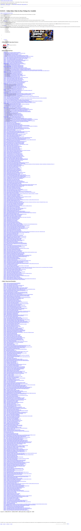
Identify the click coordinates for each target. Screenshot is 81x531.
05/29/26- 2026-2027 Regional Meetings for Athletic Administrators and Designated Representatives (17, 297)
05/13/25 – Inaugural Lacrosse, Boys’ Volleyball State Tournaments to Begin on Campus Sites (16, 162)
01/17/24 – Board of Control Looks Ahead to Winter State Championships (13, 254)
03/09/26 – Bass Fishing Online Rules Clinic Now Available (12, 325)
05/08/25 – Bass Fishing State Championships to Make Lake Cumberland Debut (14, 163)
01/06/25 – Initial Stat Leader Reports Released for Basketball (12, 194)
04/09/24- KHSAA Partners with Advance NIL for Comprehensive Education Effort (15, 236)
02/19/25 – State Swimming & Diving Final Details (10, 459)
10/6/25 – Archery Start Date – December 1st (10, 378)
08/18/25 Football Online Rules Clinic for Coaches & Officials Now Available (14, 397)
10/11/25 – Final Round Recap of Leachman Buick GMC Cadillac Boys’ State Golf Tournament (16, 125)
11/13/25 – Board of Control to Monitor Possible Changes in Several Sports (14, 116)
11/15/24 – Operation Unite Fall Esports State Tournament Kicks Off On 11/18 (14, 487)
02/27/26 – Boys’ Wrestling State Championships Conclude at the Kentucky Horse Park (15, 87)
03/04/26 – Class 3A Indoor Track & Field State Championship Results (13, 84)
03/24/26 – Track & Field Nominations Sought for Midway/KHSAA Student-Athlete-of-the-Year (17, 319)
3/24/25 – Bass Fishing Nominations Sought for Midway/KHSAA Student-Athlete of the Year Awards (17, 442)
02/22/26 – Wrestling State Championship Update (10, 333)
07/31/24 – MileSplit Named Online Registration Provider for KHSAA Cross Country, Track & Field (17, 217)
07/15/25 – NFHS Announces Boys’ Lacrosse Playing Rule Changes (13, 148)
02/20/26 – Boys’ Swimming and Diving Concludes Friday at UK (12, 91)
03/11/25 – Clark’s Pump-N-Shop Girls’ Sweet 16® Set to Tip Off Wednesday (14, 181)
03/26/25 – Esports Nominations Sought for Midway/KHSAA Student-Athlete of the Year (16, 440)
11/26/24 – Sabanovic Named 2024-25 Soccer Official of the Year (12, 198)
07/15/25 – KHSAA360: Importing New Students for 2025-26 (12, 404)
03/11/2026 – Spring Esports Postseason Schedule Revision (12, 323)
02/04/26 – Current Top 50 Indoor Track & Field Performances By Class (13, 339)
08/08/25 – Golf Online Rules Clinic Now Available (11, 401)
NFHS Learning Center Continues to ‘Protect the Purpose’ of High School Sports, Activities (16, 144)
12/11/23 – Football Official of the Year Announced (10, 259)
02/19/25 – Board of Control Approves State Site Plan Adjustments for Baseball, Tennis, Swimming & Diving (18, 185)
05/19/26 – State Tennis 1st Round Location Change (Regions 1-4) (13, 301)
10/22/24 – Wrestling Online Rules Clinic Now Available (11, 494)
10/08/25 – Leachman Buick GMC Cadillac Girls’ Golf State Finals (13, 126)
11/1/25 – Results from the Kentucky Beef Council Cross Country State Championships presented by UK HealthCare (19, 120)
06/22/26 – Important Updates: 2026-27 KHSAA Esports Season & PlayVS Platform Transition (16, 295)
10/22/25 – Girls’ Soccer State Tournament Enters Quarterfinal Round (13, 124)
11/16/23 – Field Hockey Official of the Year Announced (11, 266)
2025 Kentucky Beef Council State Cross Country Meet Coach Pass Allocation (14, 366)
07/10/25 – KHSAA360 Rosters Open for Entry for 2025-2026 (12, 405)
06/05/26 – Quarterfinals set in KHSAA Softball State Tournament (12, 61)
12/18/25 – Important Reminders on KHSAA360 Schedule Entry (12, 353)
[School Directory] (2, 4)
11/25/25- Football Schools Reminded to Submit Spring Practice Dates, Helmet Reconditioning (16, 360)
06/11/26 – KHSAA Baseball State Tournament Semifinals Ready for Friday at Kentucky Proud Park (17, 57)
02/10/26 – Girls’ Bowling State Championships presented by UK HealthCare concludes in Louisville (17, 94)
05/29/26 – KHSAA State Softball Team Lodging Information (12, 296)
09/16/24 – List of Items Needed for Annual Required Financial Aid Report (14, 506)
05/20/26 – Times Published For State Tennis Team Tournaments (12, 300)
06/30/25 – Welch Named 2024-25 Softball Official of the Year (12, 152)
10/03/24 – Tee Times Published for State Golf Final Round (12, 206)
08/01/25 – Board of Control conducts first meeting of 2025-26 (12, 145)
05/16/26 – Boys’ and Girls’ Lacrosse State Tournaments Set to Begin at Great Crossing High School (17, 68)
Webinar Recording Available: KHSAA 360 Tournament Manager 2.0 (13, 293)
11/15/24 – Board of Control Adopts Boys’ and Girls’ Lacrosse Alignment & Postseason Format (16, 485)
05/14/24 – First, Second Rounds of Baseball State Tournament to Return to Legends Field (16, 228)
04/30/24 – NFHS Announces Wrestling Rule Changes (11, 233)
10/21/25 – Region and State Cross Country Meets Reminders (12, 369)
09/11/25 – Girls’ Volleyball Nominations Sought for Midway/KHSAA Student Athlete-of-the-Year (17, 138)
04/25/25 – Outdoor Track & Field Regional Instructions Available (12, 427)
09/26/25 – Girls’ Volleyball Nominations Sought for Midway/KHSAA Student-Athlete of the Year (17, 131)
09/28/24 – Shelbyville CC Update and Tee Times (10, 502)
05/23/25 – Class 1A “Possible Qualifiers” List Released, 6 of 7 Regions (13, 413)
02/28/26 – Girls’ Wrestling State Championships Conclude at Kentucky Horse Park (15, 86)
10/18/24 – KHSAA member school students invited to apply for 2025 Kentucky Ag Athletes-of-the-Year (18, 205)
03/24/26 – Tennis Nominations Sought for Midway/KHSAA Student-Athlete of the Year (15, 321)
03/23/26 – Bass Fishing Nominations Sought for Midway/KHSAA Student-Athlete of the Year (16, 322)
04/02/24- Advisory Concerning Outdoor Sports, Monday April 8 (12, 239)
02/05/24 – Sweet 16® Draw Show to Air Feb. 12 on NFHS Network (13, 250)
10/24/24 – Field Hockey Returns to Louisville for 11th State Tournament (13, 204)
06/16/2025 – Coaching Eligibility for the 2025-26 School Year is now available (14, 407)
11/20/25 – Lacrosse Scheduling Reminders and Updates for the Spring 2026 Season (15, 364)
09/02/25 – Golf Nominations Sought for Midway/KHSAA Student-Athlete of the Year (15, 391)
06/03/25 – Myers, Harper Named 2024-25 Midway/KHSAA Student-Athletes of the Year (16, 159)
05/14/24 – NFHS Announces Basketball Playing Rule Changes (12, 229)
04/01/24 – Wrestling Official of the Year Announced (11, 241)
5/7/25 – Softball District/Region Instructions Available (11, 424)
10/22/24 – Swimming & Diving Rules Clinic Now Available (12, 493)
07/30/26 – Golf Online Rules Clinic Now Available (11, 291)
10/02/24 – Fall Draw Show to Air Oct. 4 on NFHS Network (12, 207)
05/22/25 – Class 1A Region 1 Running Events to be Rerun (12, 416)
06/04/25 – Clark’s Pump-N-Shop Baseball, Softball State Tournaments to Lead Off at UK (16, 158)
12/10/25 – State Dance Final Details (9, 357)
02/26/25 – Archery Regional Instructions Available (10, 452)
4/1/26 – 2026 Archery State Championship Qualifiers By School (12, 317)
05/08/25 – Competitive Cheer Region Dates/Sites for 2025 (11, 422)
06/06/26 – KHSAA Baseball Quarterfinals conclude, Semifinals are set (13, 59)
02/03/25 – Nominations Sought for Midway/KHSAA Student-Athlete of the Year (14, 465)
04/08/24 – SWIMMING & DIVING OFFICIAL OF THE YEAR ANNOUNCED (15, 237)
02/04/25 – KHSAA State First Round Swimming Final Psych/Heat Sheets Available (15, 463)
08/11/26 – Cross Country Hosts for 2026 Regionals (11, 284)
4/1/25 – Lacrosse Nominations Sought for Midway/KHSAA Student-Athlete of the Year (15, 438)
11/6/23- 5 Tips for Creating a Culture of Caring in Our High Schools (13, 270)
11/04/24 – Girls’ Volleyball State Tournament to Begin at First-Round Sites (14, 202)
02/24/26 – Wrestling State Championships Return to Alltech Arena (13, 89)
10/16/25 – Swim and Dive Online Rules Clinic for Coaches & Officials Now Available (15, 372)
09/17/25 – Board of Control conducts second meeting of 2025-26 (12, 135)
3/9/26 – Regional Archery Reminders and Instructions (11, 324)
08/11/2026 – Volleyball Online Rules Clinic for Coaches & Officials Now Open (14, 53)
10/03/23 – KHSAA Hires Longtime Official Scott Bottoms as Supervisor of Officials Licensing (16, 275)
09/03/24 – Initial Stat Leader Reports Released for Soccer (11, 213)
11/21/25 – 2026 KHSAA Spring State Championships (11, 363)
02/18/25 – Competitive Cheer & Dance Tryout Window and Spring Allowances (14, 460)
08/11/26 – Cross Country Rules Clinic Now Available (11, 286)
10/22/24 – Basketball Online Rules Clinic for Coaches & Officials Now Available (15, 443)
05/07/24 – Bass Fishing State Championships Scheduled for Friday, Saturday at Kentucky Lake (16, 232)
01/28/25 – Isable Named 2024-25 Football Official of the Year (12, 190)
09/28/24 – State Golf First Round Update (9, 503)
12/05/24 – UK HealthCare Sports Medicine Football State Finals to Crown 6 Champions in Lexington (17, 196)
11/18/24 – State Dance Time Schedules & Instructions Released (12, 484)
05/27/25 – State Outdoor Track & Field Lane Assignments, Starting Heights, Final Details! (16, 410)
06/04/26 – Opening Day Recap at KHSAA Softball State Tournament (13, 62)
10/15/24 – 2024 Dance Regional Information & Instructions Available (13, 497)
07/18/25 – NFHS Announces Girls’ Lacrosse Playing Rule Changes (13, 146)
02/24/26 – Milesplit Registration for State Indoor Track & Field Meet (13, 331)
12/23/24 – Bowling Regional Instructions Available (11, 477)
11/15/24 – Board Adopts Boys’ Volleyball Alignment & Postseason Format (14, 486)
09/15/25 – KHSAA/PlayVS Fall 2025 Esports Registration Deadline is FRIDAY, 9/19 (15, 386)
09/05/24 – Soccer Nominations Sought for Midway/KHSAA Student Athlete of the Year (15, 509)
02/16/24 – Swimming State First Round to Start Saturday (11, 247)
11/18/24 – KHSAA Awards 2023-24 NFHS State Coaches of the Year (13, 201)
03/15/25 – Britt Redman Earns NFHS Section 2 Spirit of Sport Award (13, 180)
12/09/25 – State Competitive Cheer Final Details (10, 358)
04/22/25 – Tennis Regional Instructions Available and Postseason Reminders (14, 430)
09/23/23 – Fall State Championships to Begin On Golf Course (12, 277)
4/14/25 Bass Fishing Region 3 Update (9, 432)
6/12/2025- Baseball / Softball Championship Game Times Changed (13, 157)
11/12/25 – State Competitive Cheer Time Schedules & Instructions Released (14, 117)
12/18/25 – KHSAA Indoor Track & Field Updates (10, 354)
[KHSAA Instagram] (24, 4)
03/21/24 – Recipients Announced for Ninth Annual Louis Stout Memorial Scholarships (15, 243)
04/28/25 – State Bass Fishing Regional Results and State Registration (13, 425)
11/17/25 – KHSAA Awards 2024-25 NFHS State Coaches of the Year (13, 115)
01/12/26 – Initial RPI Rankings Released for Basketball (11, 98)
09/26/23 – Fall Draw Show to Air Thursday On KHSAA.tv (12, 276)
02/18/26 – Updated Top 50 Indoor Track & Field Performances (12, 334)
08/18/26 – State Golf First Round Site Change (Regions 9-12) (12, 283)
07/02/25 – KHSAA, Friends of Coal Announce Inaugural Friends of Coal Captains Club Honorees (17, 150)
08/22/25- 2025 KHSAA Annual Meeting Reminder (11, 394)
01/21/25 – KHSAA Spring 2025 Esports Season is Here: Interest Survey (13, 470)
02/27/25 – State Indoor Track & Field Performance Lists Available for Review (14, 451)
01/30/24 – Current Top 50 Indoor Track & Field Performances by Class (13, 468)
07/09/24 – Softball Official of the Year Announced (10, 220)
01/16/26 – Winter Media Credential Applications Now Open (12, 97)
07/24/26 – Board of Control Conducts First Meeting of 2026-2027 (13, 54)
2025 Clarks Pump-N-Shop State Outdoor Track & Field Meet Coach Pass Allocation (15, 408)
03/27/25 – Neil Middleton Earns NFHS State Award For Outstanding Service (14, 177)
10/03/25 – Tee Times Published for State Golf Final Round (12, 379)
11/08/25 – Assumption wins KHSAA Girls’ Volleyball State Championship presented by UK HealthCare (18, 118)
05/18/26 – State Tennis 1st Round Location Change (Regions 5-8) (13, 304)
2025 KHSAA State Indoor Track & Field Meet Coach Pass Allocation (13, 448)
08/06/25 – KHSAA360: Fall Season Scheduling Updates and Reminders (13, 402)
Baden (8, 44)
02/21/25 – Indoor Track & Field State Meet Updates (11, 456)
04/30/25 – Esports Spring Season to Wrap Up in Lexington (12, 168)
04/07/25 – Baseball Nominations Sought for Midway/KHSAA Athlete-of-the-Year (15, 174)
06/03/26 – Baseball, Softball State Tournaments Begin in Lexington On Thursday (15, 63)
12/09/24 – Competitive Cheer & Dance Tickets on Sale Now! (12, 480)
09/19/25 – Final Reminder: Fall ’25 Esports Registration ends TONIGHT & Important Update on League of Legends (19, 384)
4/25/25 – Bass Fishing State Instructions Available (10, 426)
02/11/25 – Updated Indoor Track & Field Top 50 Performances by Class (13, 461)
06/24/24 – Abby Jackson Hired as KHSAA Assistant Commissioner (13, 223)
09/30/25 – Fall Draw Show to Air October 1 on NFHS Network (12, 130)
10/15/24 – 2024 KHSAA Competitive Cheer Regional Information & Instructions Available (16, 496)
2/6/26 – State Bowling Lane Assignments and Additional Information (13, 338)
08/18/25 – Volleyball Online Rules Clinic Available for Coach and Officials (14, 143)
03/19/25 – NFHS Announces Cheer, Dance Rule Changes (11, 179)
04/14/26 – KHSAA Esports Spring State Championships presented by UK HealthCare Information (17, 311)
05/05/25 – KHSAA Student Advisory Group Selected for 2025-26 (13, 167)
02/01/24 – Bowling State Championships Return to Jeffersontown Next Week (14, 253)
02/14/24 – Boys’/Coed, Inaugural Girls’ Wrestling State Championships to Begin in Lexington (16, 248)
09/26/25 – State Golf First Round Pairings (9, 381)
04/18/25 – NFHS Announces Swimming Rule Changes (11, 171)
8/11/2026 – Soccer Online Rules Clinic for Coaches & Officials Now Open (14, 285)
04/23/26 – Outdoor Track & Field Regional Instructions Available (12, 307)
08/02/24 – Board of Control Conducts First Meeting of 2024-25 (12, 216)
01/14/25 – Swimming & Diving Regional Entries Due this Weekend (13, 474)
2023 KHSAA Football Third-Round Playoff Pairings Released (12, 268)
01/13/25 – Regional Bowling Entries (9, 475)
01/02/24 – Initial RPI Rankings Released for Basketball (11, 257)
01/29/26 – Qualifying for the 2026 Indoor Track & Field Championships (13, 342)
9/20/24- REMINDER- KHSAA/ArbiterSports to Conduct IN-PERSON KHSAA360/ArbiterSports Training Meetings (19, 504)
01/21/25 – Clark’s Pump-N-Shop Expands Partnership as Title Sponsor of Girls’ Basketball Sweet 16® (17, 191)
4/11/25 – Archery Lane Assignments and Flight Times (11, 433)
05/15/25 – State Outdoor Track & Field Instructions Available (12, 421)
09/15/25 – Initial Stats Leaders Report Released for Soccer (11, 136)
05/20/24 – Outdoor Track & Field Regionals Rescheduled (11, 417)
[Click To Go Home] (6, 0)
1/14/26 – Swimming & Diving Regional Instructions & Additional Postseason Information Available (17, 345)
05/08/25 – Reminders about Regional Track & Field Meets (11, 423)
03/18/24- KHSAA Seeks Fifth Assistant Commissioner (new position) (13, 242)
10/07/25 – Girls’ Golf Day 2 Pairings (9, 375)
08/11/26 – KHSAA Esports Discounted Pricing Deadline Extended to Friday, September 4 (16, 287)
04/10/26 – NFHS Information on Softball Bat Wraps (11, 313)
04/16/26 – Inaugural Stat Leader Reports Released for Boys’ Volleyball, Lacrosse (15, 75)
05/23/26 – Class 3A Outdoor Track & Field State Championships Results (13, 65)
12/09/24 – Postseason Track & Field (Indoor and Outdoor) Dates (12, 479)
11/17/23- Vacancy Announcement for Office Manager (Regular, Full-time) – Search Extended (16, 265)
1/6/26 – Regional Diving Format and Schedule (10, 350)
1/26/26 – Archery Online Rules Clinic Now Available (11, 343)
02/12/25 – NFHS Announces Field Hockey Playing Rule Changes (13, 186)
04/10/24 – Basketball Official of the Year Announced (11, 234)
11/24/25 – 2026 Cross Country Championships (10, 361)
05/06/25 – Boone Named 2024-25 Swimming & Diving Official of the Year (14, 165)
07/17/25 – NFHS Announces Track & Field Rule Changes (11, 147)
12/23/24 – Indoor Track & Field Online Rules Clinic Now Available (13, 478)
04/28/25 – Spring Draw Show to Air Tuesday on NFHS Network (12, 169)
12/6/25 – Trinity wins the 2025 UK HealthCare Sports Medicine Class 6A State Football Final (16, 108)
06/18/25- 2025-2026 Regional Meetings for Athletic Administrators (13, 406)
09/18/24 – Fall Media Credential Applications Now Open (11, 210)
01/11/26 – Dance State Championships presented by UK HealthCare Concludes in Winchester (16, 100)
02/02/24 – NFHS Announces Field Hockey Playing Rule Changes (13, 251)
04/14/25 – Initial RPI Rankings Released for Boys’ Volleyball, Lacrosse (13, 173)
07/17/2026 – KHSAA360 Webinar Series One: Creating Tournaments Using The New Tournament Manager (18, 294)
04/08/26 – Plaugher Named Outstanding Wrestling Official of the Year (13, 78)
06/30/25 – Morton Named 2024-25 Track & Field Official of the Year (13, 153)
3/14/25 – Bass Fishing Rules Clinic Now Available (10, 444)
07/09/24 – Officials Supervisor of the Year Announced (11, 219)
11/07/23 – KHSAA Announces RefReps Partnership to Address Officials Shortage (15, 269)
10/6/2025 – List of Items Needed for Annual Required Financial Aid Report (14, 380)
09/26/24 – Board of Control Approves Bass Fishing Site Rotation (12, 209)
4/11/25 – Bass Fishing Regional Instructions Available (11, 434)
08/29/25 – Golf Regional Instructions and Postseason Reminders (12, 392)
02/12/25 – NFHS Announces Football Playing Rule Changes (12, 187)
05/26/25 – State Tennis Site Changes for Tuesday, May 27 (11, 411)
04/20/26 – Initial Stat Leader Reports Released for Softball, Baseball (13, 74)
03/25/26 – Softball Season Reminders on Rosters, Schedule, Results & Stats (14, 320)
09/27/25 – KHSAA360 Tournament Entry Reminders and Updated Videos (14, 373)
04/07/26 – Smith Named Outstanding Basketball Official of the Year (13, 80)
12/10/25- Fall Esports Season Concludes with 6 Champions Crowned (13, 105)
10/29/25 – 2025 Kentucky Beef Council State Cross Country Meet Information (14, 367)
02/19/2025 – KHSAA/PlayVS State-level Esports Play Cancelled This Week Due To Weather (16, 458)
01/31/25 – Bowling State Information (9, 467)
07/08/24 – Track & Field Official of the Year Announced (11, 221)
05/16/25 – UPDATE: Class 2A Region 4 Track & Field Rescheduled (13, 420)
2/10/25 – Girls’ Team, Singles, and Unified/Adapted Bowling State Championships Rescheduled (17, 462)
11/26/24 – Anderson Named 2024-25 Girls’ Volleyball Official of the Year (14, 197)
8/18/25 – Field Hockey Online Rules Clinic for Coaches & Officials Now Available (15, 399)
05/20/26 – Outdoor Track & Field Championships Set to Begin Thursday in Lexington (15, 67)
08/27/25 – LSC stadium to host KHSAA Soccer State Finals (12, 140)
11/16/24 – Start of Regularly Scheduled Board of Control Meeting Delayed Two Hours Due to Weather (17, 255)
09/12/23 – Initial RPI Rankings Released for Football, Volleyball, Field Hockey (14, 279)
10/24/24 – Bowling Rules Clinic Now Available (10, 492)
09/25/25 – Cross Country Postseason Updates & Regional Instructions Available (14, 382)
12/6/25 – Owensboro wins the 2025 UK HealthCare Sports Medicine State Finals (15, 107)
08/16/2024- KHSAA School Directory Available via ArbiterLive (12, 215)
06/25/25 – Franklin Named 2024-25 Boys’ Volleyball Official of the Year (13, 155)
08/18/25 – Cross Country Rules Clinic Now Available (11, 400)
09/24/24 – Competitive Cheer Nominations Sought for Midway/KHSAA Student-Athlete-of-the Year (17, 501)
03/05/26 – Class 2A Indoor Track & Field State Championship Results (13, 83)
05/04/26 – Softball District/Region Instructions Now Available (12, 305)
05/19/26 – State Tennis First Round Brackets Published (11, 302)
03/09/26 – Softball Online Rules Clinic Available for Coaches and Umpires (14, 327)
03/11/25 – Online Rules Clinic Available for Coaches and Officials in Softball (14, 446)
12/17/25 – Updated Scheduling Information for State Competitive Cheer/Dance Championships (16, 355)
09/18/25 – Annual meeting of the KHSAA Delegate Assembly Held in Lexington (15, 134)
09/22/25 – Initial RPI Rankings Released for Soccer (11, 133)
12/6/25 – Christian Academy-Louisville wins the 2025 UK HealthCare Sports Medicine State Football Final (18, 109)
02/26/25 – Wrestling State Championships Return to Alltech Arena (13, 183)
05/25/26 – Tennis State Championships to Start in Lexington (12, 64)
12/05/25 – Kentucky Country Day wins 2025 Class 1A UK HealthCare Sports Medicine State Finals (17, 111)
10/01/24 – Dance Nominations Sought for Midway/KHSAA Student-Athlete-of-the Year (15, 500)
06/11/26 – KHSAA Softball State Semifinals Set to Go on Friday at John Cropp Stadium (15, 58)
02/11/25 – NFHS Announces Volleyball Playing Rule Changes (12, 188)
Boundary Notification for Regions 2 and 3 (9, 428)
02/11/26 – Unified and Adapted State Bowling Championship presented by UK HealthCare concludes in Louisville (19, 93)
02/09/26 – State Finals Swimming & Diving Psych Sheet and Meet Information (14, 337)
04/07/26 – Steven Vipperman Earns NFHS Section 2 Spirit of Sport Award (14, 79)
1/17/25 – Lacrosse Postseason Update (9, 471)
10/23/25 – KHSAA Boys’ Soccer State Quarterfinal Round (12, 123)
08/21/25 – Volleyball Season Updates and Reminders (11, 396)
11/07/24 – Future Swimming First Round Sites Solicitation (11, 488)
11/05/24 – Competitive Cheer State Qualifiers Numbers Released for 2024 (14, 490)
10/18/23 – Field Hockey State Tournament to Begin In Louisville (12, 272)
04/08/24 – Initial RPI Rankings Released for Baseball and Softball (13, 238)
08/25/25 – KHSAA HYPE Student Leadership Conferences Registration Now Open (15, 141)
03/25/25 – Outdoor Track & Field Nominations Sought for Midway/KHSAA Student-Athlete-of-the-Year (18, 441)
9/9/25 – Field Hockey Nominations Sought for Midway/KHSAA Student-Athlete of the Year (16, 388)
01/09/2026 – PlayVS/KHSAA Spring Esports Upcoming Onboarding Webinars (14, 347)
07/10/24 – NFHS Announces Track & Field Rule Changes (11, 218)
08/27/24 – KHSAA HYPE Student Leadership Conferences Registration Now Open (15, 214)
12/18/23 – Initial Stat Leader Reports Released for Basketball (12, 258)
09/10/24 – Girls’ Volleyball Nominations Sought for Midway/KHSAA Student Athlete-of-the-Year (17, 507)
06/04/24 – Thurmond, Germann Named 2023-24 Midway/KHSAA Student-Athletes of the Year (16, 225)
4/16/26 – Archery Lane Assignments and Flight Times (11, 310)
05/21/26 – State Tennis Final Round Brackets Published (11, 299)
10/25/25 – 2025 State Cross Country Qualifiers (10, 122)
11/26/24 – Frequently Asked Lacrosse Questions (10, 482)
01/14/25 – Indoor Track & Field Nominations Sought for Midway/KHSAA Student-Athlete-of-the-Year (17, 473)
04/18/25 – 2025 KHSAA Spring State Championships (11, 418)
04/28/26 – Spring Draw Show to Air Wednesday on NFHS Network (13, 72)
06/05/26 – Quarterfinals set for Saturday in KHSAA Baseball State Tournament (14, 60)
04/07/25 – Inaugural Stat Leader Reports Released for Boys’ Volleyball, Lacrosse (15, 176)
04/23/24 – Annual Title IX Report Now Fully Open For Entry (12, 429)
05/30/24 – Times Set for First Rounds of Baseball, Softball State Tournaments (14, 226)
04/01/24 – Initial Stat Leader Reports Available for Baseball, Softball (13, 240)
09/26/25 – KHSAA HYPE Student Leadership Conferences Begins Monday (14, 132)
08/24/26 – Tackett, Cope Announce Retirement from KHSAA (12, 52)
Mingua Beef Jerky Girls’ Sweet (8, 244)
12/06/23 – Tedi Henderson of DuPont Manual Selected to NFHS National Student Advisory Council (17, 260)
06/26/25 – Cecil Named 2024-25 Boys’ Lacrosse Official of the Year (13, 154)
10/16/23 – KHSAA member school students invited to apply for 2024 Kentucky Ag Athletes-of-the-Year (18, 273)
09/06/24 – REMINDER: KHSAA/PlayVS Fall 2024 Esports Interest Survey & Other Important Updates (18, 508)
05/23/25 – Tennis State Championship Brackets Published (11, 414)
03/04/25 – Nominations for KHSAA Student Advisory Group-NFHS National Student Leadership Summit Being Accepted (20, 184)
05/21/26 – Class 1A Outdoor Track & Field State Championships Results (13, 66)
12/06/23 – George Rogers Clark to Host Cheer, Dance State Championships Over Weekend (16, 261)
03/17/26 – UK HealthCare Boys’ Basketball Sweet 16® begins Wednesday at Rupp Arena (16, 81)
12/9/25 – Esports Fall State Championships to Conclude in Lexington (13, 106)
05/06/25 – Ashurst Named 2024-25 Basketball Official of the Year (12, 164)
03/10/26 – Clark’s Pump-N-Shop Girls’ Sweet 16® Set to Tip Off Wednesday (14, 82)
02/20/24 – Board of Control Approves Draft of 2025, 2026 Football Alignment (14, 246)
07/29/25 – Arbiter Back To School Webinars (10, 403)
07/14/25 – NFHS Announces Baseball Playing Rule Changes (12, 149)
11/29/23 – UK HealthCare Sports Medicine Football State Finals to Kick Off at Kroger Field (16, 262)
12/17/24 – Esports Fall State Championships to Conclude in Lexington (13, 195)
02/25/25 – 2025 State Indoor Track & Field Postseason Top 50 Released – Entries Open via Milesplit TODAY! (19, 454)
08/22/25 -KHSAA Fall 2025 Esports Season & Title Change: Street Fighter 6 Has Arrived (16, 395)
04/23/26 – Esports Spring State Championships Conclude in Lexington (13, 73)
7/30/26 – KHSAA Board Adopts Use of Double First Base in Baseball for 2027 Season (15, 292)
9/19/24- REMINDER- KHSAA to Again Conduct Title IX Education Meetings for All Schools (16, 505)
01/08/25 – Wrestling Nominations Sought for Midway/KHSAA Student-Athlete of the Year (16, 476)
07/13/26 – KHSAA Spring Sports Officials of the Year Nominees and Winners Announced (16, 55)
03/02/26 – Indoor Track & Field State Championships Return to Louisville (14, 85)
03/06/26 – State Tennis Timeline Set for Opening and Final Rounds (13, 328)
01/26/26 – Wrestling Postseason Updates (9, 344)
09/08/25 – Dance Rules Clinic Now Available (10, 389)
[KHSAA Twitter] (19, 4)
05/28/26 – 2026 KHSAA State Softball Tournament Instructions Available (14, 298)
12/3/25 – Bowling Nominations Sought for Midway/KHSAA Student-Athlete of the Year (16, 359)
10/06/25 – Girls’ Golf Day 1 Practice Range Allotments (11, 377)
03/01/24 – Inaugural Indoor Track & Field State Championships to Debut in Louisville (15, 245)
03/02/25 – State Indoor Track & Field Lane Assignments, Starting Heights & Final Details (16, 449)
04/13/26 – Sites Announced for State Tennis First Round (11, 312)
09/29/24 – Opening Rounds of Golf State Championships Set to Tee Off (13, 208)
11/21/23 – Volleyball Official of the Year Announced (11, 264)
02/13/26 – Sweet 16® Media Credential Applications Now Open (12, 92)
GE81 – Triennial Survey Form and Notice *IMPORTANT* (12, 415)
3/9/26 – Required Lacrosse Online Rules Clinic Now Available (12, 326)
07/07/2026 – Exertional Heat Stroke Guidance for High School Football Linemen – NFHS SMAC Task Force (18, 56)
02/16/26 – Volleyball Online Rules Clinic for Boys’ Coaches (12, 335)
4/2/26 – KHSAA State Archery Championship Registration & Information (14, 315)
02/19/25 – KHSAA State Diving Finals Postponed (10, 457)
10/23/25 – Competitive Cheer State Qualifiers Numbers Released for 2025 (14, 368)
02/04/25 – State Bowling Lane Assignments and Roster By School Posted (14, 464)
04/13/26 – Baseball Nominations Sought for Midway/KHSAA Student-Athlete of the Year (16, 77)
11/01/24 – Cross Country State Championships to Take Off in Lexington (13, 203)
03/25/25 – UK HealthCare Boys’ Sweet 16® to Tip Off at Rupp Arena (13, 178)
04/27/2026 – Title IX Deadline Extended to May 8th (11, 316)
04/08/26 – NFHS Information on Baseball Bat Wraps (11, 314)
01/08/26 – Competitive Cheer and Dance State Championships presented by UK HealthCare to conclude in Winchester (20, 102)
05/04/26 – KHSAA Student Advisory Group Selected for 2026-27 (13, 71)
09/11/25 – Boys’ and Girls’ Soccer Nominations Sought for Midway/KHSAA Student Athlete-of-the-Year (18, 137)
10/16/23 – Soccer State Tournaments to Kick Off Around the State (13, 274)
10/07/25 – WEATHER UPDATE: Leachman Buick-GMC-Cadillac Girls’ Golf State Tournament (17, 128)
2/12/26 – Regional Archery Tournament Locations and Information (13, 336)
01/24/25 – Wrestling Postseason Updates (9, 469)
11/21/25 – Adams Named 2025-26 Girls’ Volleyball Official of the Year (13, 114)
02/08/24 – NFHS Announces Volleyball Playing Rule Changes (12, 249)
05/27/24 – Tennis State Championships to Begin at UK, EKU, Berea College (14, 227)
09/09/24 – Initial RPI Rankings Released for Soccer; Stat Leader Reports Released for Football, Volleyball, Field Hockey (20, 212)
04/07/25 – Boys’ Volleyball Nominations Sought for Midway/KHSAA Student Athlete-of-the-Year (17, 175)
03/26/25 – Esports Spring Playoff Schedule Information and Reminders (13, 439)
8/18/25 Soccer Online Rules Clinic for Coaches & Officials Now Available (14, 142)
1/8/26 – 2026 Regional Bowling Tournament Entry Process (12, 348)
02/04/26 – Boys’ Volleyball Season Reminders (10, 340)
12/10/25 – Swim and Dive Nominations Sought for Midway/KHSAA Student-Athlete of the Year (17, 356)
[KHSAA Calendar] (8, 4)
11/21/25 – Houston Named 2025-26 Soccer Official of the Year (12, 113)
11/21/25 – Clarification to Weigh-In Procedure (10, 362)
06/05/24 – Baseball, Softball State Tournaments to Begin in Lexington (13, 224)
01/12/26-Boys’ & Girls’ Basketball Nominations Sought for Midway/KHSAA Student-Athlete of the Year (18, 99)
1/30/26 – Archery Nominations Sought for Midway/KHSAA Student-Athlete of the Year (15, 341)
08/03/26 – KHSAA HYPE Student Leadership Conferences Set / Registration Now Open (16, 290)
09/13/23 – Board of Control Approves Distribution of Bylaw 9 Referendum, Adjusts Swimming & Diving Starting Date (20, 278)
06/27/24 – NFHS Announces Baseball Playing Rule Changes (12, 222)
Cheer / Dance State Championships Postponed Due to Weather (12, 104)
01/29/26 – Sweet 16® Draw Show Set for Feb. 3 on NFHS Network (13, 95)
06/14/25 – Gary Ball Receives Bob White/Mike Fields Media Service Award (14, 156)
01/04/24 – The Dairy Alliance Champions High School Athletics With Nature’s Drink (15, 256)
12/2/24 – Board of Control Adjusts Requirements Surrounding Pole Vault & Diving (15, 481)
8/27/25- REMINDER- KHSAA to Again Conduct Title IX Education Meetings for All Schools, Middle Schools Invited (20, 139)
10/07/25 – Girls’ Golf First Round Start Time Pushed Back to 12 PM (13, 376)
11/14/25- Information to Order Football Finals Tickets (11, 112)
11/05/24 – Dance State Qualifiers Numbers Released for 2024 (12, 489)
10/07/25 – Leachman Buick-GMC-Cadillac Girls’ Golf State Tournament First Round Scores (16, 127)
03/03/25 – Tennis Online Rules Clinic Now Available (11, 447)
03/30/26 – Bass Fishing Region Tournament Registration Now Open (13, 318)
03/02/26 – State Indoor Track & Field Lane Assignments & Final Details (13, 329)
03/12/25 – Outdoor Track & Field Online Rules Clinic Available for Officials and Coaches (16, 445)
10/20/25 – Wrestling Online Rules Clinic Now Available (11, 370)
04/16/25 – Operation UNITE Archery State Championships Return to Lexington (14, 172)
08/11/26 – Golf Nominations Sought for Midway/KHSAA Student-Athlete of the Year (15, 288)
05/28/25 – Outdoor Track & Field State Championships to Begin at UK (13, 160)
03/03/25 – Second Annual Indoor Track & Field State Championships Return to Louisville (16, 182)
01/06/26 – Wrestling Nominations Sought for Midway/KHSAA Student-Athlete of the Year (16, 351)
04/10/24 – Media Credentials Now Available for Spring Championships (13, 235)
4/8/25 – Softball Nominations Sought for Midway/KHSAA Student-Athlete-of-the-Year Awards (16, 435)
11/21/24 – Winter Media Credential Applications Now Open (12, 200)
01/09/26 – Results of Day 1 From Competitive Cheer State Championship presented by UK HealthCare (17, 101)
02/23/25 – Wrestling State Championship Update (10, 455)
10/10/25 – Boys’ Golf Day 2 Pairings (9, 374)
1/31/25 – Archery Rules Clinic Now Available (10, 466)
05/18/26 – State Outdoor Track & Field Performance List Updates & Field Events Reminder (16, 303)
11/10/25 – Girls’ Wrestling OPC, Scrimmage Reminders (11, 365)
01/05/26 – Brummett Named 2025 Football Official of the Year (12, 103)
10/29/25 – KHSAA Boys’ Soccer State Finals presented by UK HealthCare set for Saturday (16, 121)
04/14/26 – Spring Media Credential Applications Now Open (12, 76)
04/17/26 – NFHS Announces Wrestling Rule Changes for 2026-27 (13, 309)
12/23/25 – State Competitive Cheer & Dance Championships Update (13, 352)
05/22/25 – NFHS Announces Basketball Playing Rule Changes (12, 161)
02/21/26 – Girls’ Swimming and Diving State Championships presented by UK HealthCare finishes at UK (18, 90)
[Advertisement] (15, 515)
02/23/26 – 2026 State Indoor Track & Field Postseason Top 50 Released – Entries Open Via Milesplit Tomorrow (19, 332)
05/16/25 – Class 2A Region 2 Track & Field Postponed (11, 419)
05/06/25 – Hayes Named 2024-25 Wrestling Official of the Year (12, 166)
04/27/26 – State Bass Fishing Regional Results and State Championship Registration (15, 306)
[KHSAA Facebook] (14, 4)
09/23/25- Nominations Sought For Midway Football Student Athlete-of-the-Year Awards (15, 383)
